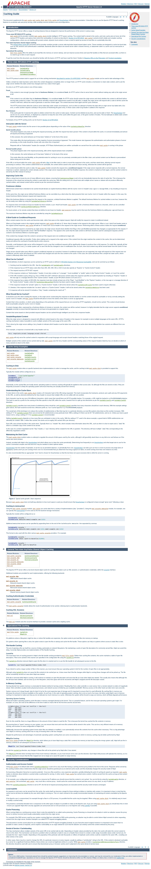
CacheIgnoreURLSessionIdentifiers (106, 842)
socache (106, 570)
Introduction (134, 24)
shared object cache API (21, 44)
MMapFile (23, 634)
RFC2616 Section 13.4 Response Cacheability (76, 262)
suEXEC (87, 805)
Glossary (141, 4)
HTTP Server (13, 9)
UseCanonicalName (26, 72)
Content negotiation (115, 58)
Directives (130, 4)
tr (126, 17)
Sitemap (147, 4)
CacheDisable (25, 70)
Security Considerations (138, 38)
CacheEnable (24, 68)
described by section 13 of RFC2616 (68, 78)
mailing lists (120, 858)
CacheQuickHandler (78, 126)
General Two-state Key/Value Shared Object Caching (140, 33)
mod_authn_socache (14, 556)
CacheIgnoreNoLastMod (44, 282)
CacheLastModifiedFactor (30, 207)
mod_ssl (10, 566)
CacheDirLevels (30, 357)
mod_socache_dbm (13, 558)
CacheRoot (28, 355)
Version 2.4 (32, 9)
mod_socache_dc (13, 560)
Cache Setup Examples (138, 30)
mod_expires (66, 210)
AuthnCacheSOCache (32, 556)
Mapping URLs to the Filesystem (94, 58)
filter (48, 162)
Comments (134, 44)
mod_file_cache (50, 20)
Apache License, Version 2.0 (23, 865)
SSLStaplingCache (31, 560)
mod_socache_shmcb (14, 564)
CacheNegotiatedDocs (28, 74)
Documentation (23, 9)
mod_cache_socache (14, 357)
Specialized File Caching (138, 36)
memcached (21, 510)
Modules (123, 4)
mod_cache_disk (38, 20)
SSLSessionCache (31, 558)
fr (124, 17)
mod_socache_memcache (15, 359)
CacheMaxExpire (57, 213)
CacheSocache (30, 361)
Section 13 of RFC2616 (76, 38)
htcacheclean (64, 20)
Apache (5, 9)
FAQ (135, 4)
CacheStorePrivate (85, 285)
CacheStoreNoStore (92, 287)
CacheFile (23, 632)
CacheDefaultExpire (38, 201)
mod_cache (28, 20)
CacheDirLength (30, 359)
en (120, 17)
